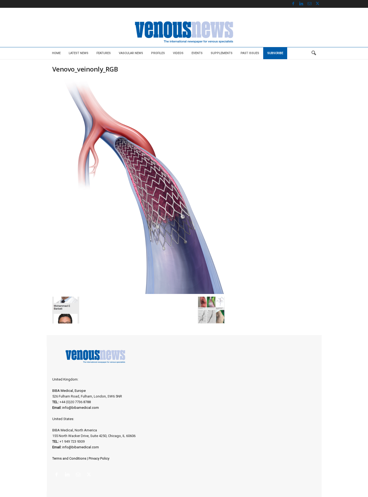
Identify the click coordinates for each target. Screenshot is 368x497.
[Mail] (309, 4)
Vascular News (131, 53)
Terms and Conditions (69, 458)
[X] (317, 4)
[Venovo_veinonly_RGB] (138, 186)
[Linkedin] (301, 4)
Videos (178, 53)
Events (197, 53)
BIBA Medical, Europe (69, 391)
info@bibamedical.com (80, 408)
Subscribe (275, 53)
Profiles (158, 53)
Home (56, 53)
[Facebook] (293, 4)
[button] (314, 53)
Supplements (221, 53)
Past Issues (250, 53)
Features (103, 53)
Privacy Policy (99, 458)
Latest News (78, 53)
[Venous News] (184, 31)
